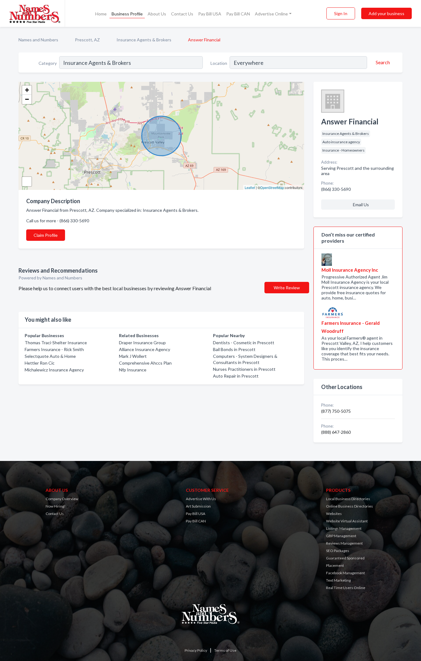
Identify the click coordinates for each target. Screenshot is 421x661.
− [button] (27, 99)
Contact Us (182, 13)
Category (48, 63)
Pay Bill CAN (238, 13)
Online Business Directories (349, 506)
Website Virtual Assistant (347, 521)
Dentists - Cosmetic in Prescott (243, 342)
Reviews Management (344, 543)
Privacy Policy (196, 650)
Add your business (386, 13)
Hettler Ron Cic (40, 363)
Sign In (340, 13)
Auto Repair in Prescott (236, 376)
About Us (157, 13)
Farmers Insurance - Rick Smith (54, 349)
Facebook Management (345, 573)
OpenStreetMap (272, 187)
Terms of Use (225, 650)
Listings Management (344, 528)
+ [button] (27, 90)
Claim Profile (46, 235)
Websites (334, 513)
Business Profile (127, 13)
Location (219, 63)
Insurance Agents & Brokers (143, 39)
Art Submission (198, 506)
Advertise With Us (201, 498)
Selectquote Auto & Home (50, 356)
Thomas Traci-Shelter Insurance (56, 342)
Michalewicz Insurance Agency (54, 369)
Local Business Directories (348, 498)
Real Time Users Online (345, 587)
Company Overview (62, 498)
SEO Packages (337, 550)
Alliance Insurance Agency (144, 349)
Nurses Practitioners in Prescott (244, 369)
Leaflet (250, 187)
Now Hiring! (56, 506)
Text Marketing (338, 580)
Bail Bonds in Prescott (234, 349)
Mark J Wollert (133, 356)
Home (101, 13)
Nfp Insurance (132, 369)
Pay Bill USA (209, 13)
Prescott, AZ (87, 39)
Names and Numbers (38, 39)
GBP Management (341, 535)
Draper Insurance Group (142, 342)
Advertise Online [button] (271, 13)
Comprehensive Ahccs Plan (145, 363)
